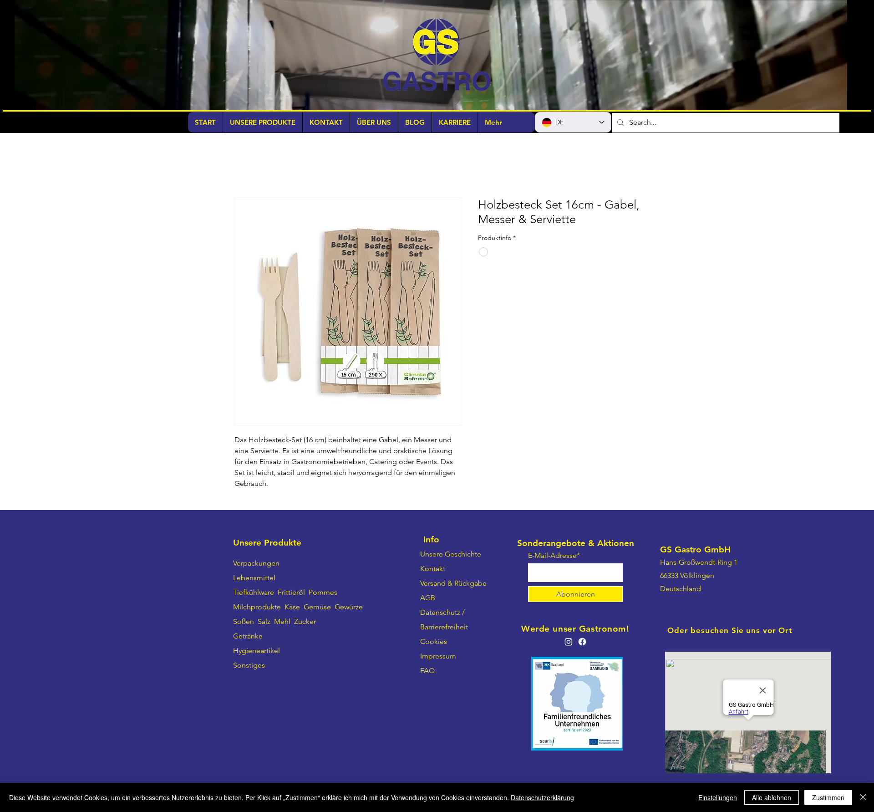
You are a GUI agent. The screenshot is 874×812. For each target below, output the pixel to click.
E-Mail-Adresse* (554, 556)
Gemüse (317, 607)
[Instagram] (569, 643)
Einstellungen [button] (717, 797)
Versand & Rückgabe (453, 584)
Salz (264, 622)
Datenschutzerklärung (542, 797)
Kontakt (432, 569)
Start (241, 165)
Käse (292, 607)
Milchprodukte (257, 607)
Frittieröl (292, 593)
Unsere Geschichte (450, 555)
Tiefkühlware (253, 593)
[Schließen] (863, 797)
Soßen (243, 622)
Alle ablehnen (771, 797)
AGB (427, 598)
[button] (835, 100)
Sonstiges (249, 666)
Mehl (282, 622)
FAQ (427, 671)
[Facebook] (582, 643)
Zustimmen (828, 797)
